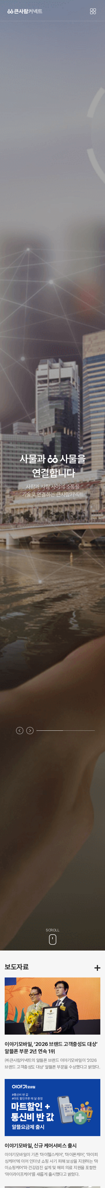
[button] (19, 730)
